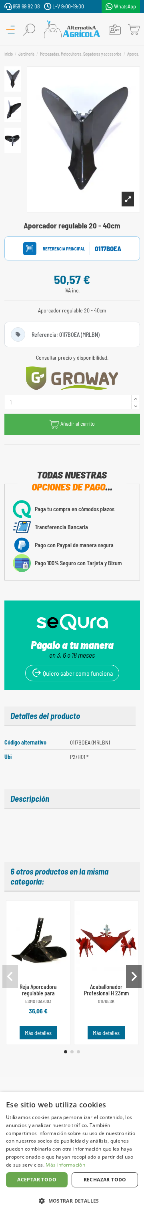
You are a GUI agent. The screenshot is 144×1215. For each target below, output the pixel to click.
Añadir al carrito (77, 423)
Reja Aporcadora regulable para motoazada (38, 993)
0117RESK (106, 1001)
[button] (65, 1051)
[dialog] (72, 1153)
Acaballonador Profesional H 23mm (106, 990)
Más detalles (38, 1032)
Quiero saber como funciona (77, 673)
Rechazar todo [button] (105, 1179)
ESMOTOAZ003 (38, 1001)
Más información (65, 1164)
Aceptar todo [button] (36, 1179)
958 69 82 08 (26, 6)
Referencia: (56, 248)
